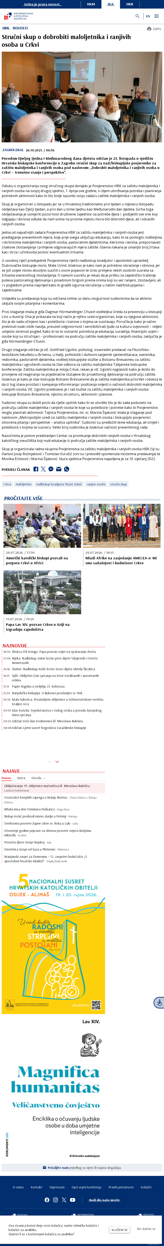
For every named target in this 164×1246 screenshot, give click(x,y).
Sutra (21, 778)
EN (148, 16)
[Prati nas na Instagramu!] (55, 1199)
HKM (91, 4)
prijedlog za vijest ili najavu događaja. (85, 1167)
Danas (6, 778)
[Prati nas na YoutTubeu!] (72, 1199)
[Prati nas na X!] (64, 1199)
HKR (129, 4)
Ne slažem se (146, 1228)
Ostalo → (38, 778)
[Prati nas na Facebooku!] (47, 1199)
